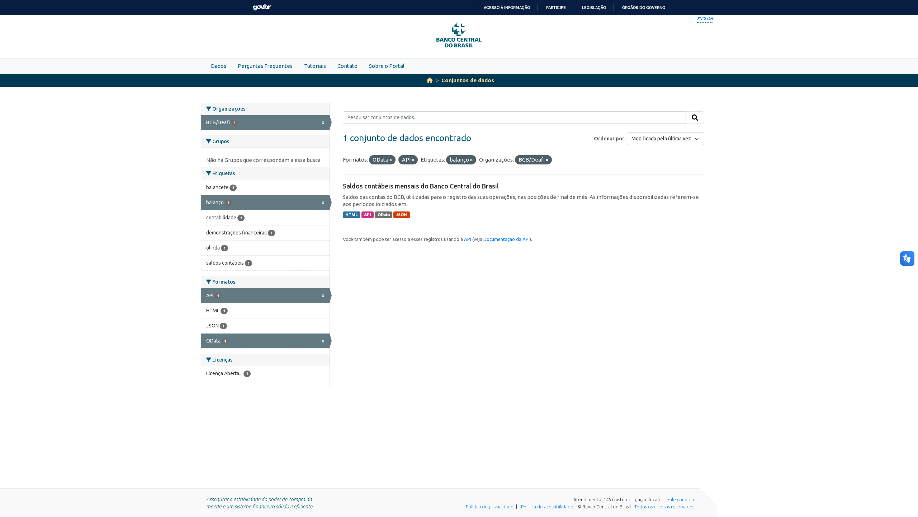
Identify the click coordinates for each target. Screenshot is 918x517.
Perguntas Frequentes (265, 66)
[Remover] (390, 160)
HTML (351, 215)
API (367, 215)
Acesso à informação (507, 7)
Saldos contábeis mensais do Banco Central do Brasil (421, 186)
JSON (401, 215)
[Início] (430, 80)
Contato (347, 66)
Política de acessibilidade (547, 506)
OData (384, 215)
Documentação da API (506, 239)
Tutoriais (315, 66)
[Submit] (695, 117)
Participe (556, 7)
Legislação (594, 7)
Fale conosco (680, 499)
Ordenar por (609, 138)
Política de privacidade (490, 506)
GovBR (262, 7)
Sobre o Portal (386, 66)
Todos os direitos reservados (664, 506)
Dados (218, 66)
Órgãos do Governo (643, 7)
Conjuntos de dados (467, 80)
